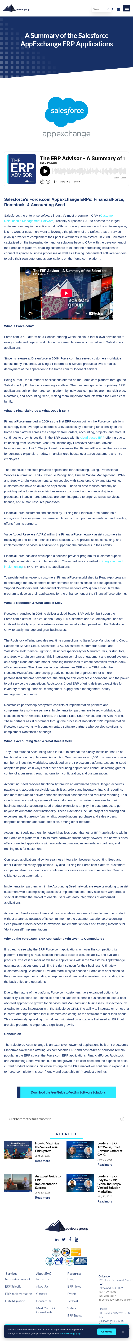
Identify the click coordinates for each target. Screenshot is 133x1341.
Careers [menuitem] (41, 1294)
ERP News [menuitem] (74, 1286)
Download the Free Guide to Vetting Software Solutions (68, 1092)
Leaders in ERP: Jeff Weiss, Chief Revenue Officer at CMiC (109, 1148)
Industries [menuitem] (43, 1279)
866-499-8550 (107, 1291)
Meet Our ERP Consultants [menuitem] (45, 1310)
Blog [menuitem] (70, 1279)
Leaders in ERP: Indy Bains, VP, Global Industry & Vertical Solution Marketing (109, 1183)
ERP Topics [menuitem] (74, 1315)
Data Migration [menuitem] (15, 1301)
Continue (106, 1331)
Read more (42, 1161)
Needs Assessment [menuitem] (17, 1279)
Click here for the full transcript (30, 1119)
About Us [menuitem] (42, 1286)
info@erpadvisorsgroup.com (115, 1299)
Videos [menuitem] (72, 1308)
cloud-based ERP (92, 437)
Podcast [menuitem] (72, 1301)
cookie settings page (70, 1333)
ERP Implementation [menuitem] (18, 1294)
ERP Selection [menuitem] (14, 1286)
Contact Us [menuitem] (43, 1301)
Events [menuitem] (72, 1294)
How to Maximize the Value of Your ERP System (47, 1147)
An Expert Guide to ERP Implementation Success (48, 1181)
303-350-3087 (107, 1295)
